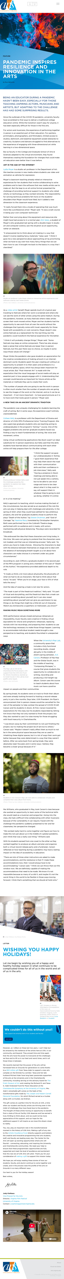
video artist (12, 310)
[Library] (58, 3)
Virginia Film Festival (18, 1198)
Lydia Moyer (8, 169)
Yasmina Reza (21, 520)
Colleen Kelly (8, 418)
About (59, 1262)
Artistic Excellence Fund (17, 1133)
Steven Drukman (38, 518)
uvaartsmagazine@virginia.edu (22, 1204)
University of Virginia (11, 1201)
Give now (9, 1039)
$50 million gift (13, 1070)
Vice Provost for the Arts (12, 1196)
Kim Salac (45, 220)
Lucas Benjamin (55, 47)
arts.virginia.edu (56, 1270)
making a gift (21, 1156)
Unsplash (48, 48)
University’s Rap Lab (51, 641)
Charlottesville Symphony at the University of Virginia (24, 1088)
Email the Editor (55, 1266)
